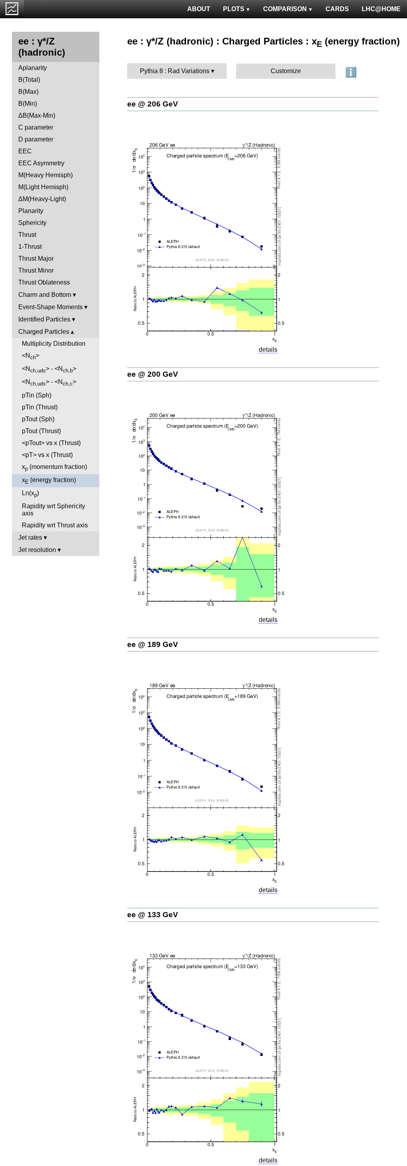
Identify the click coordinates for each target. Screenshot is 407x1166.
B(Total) (29, 79)
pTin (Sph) (36, 395)
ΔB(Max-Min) (36, 115)
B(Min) (27, 103)
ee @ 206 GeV (152, 104)
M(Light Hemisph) (43, 187)
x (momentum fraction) (54, 467)
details (268, 349)
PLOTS (233, 9)
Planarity (30, 210)
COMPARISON (285, 9)
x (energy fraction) (49, 480)
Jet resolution (37, 549)
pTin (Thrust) (40, 407)
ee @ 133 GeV (152, 914)
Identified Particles (44, 319)
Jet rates (30, 537)
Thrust (27, 234)
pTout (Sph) (38, 419)
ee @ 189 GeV (152, 644)
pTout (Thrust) (41, 431)
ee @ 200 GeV (152, 374)
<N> (30, 356)
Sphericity (32, 222)
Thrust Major (36, 258)
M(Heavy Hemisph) (45, 175)
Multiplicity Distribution (53, 343)
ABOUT (198, 9)
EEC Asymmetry (41, 163)
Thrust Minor (36, 270)
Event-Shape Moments (50, 307)
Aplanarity (32, 67)
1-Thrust (30, 246)
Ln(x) (30, 494)
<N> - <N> (49, 369)
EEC (25, 151)
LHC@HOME (381, 9)
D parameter (35, 139)
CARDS (337, 9)
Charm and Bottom (44, 294)
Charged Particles (43, 331)
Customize (286, 71)
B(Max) (28, 91)
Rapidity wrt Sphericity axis (53, 510)
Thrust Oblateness (44, 282)
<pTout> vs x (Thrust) (51, 443)
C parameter (35, 127)
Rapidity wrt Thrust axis (55, 525)
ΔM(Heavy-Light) (42, 199)
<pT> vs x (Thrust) (47, 454)
